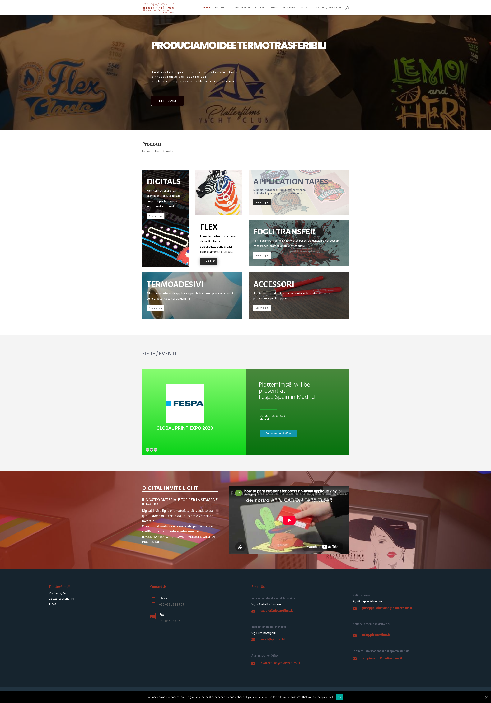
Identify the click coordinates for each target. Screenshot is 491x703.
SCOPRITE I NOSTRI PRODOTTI (183, 101)
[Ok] (486, 697)
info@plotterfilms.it (376, 635)
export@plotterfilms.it (276, 610)
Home (206, 7)
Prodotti (220, 7)
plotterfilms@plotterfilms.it (280, 663)
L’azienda (260, 7)
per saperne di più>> (278, 433)
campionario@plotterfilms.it (382, 658)
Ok (339, 697)
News (274, 7)
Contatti (305, 7)
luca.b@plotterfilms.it (276, 639)
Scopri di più (155, 215)
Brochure (289, 7)
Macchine (240, 7)
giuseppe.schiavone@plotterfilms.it (387, 608)
